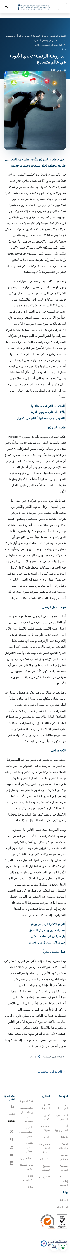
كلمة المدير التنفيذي (62, 1117)
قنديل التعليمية (28, 1177)
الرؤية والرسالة (63, 1145)
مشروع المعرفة (46, 1106)
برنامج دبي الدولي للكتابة (44, 1148)
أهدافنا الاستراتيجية (61, 1128)
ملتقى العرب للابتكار (29, 1147)
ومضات (9, 35)
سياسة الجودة (64, 1167)
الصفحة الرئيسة (58, 35)
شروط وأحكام (64, 1156)
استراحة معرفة (45, 1128)
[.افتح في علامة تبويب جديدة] (54, 1247)
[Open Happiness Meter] (63, 1247)
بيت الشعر (44, 1159)
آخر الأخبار (62, 1207)
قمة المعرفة (26, 1101)
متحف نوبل (26, 1158)
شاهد (12, 1114)
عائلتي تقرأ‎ (44, 1176)
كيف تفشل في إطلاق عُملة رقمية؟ (45, 40)
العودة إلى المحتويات (50, 1071)
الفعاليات (63, 1200)
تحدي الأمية (47, 1117)
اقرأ (19, 35)
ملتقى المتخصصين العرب (26, 1131)
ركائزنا (64, 1137)
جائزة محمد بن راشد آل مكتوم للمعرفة (26, 1114)
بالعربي (46, 1137)
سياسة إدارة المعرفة (64, 1181)
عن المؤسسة (63, 1106)
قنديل (30, 1186)
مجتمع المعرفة (46, 1167)
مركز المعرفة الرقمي (35, 35)
